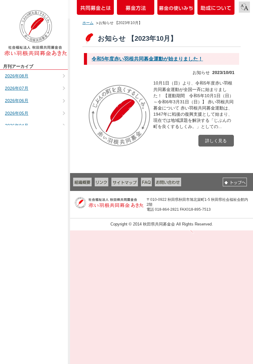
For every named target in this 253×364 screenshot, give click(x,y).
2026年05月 (16, 113)
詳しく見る (216, 140)
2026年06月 (16, 100)
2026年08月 (16, 75)
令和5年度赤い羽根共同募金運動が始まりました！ (147, 58)
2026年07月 (16, 88)
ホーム (87, 23)
